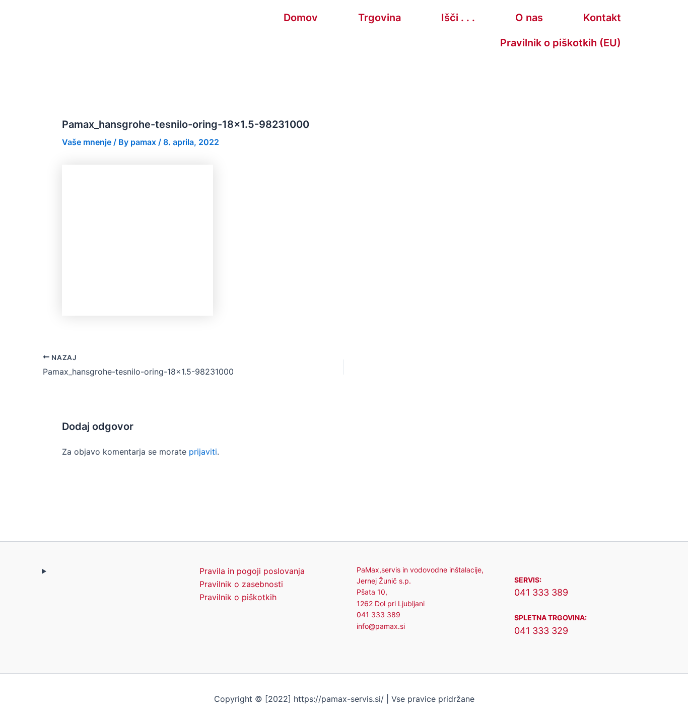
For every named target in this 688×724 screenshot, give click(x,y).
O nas (529, 18)
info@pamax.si (381, 626)
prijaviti (203, 452)
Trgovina (379, 18)
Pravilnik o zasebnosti (241, 584)
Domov (301, 18)
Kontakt (602, 18)
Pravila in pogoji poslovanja (252, 571)
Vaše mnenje (86, 142)
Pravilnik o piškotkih (238, 597)
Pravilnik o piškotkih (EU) (560, 43)
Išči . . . (458, 18)
